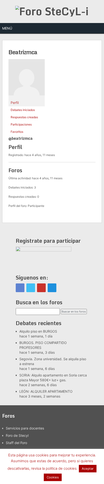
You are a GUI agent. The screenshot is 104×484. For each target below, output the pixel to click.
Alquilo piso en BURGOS (38, 331)
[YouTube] (41, 287)
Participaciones (21, 124)
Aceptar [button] (88, 468)
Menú (7, 28)
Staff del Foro (16, 443)
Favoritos (17, 131)
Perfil (15, 103)
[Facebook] (20, 287)
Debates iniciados (23, 110)
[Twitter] (30, 287)
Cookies (53, 477)
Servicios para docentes (25, 428)
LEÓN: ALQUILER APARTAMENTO (46, 391)
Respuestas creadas (24, 117)
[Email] (52, 287)
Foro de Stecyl (17, 435)
